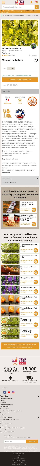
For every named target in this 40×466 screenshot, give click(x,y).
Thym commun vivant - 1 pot (29, 256)
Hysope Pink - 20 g (27, 278)
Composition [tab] (6, 178)
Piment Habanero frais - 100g (28, 297)
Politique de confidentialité (30, 451)
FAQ (1, 421)
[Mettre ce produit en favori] (36, 61)
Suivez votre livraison (6, 424)
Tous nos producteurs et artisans (9, 413)
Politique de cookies (19, 460)
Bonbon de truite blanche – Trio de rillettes (27, 204)
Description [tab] (6, 91)
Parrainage (3, 402)
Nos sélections (4, 406)
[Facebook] (4, 392)
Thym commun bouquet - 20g (26, 320)
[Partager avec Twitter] (8, 85)
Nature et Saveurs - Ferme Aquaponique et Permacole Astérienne (12, 51)
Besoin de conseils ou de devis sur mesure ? (12, 428)
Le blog (2, 415)
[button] (34, 210)
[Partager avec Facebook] (11, 85)
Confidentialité (25, 446)
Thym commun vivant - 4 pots (29, 245)
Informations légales (18, 459)
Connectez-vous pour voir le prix (25, 209)
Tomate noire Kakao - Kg (28, 267)
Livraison (2, 400)
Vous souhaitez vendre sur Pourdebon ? (11, 430)
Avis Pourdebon (4, 408)
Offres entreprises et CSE (7, 432)
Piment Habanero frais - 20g (28, 309)
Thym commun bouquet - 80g (26, 331)
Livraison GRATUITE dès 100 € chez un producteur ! (16, 11)
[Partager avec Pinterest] (14, 85)
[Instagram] (13, 392)
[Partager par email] (16, 85)
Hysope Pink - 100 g (27, 287)
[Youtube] (9, 392)
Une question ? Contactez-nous (9, 419)
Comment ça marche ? (6, 398)
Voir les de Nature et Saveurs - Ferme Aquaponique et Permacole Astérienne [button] (20, 346)
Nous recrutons (4, 426)
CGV (19, 455)
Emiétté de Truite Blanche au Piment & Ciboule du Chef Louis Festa (28, 218)
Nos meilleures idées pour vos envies (10, 411)
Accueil (4, 15)
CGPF (18, 457)
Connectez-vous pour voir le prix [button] (20, 79)
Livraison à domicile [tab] (9, 183)
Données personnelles (18, 462)
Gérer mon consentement (19, 464)
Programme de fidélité (6, 404)
